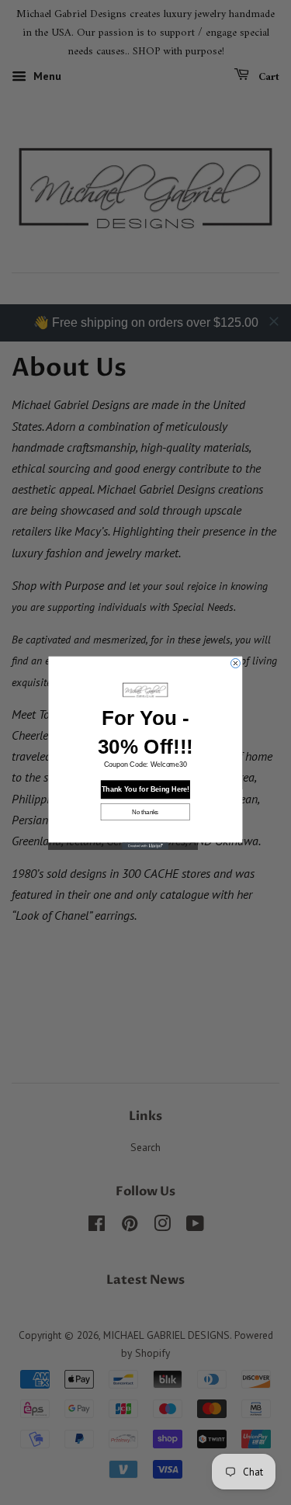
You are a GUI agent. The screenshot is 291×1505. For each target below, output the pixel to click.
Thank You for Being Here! (145, 788)
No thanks (146, 811)
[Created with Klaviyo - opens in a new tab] (146, 845)
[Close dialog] (235, 663)
